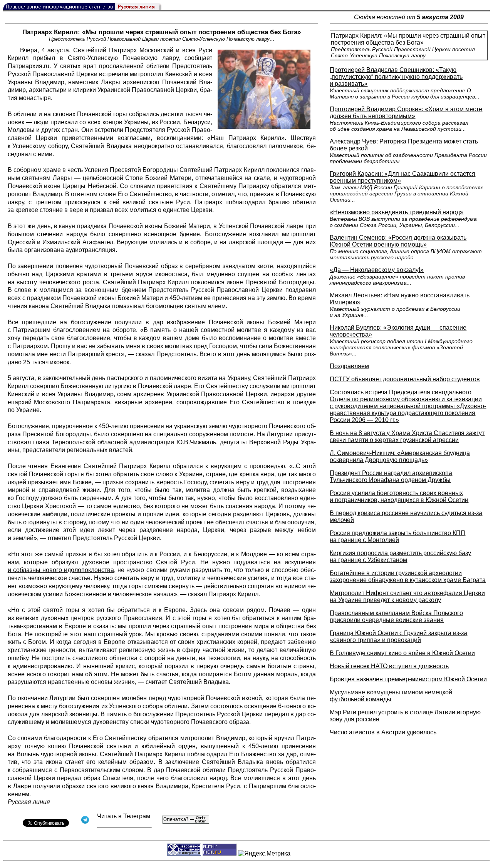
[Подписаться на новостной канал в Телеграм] (124, 824)
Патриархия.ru (28, 66)
